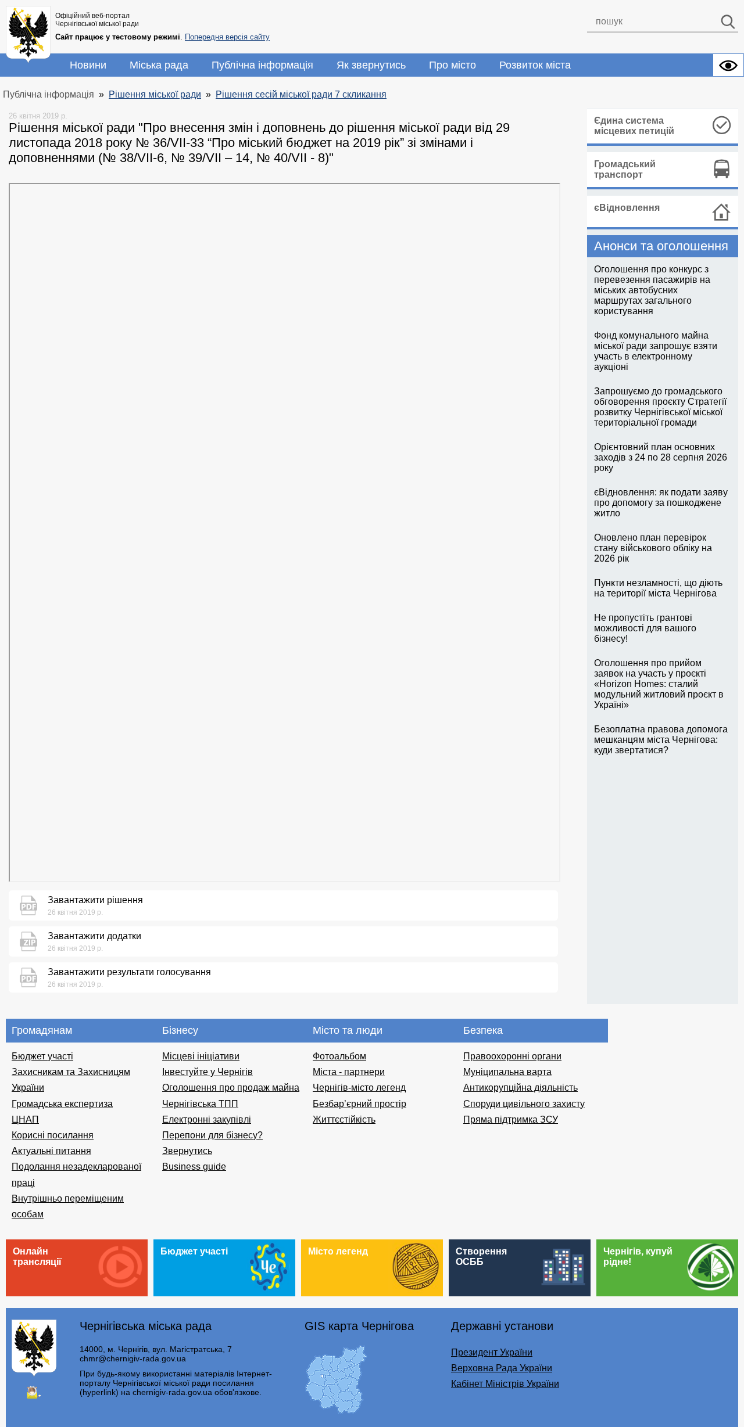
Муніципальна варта (507, 1072)
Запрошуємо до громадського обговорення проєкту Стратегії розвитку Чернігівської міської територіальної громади (660, 406)
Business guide (194, 1166)
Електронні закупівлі (206, 1119)
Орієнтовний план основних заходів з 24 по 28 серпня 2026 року (660, 457)
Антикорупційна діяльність (520, 1087)
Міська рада (159, 65)
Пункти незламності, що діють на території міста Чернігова (658, 588)
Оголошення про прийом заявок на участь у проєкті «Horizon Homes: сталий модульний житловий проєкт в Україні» (659, 684)
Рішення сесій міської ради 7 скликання (301, 94)
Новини (88, 65)
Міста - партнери (349, 1072)
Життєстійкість (344, 1119)
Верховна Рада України (501, 1368)
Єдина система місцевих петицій (634, 126)
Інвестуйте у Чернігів (207, 1072)
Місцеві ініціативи (200, 1056)
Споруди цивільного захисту (524, 1104)
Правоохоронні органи (512, 1056)
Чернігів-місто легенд (359, 1087)
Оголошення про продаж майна (230, 1087)
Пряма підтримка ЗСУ (510, 1119)
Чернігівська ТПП (200, 1104)
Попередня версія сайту (227, 37)
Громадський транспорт (625, 169)
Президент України (491, 1352)
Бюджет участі (42, 1056)
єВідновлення (627, 208)
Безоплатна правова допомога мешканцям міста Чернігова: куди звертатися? (661, 739)
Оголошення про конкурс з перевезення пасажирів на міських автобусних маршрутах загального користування (652, 290)
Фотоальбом (339, 1056)
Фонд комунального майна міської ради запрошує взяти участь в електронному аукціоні (655, 351)
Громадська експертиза (62, 1104)
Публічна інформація (262, 65)
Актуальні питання (51, 1151)
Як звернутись (371, 65)
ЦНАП (25, 1119)
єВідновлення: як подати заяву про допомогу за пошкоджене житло (661, 502)
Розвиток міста (535, 65)
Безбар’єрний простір (359, 1104)
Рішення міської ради (155, 94)
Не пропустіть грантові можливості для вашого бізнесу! (645, 628)
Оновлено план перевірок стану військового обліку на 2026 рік (653, 548)
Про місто (452, 65)
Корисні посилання (53, 1135)
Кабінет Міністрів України (505, 1384)
